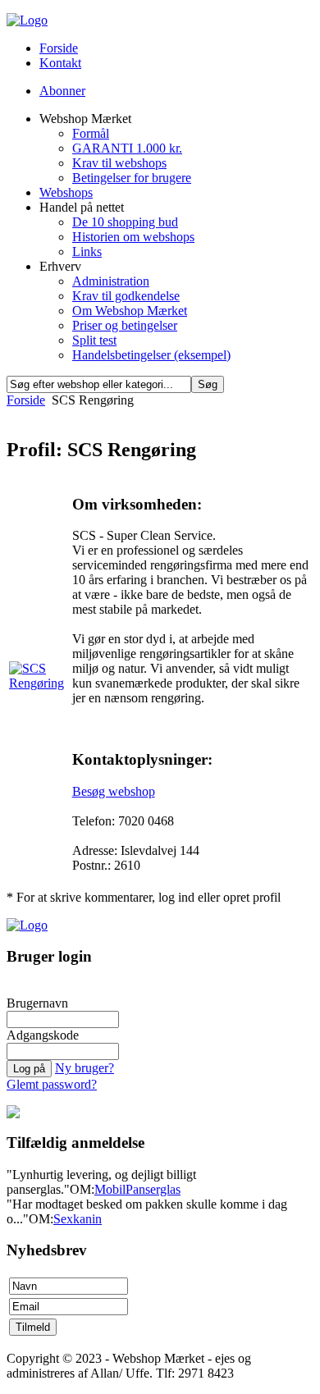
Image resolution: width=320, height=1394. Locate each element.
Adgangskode (43, 1035)
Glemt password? (52, 1084)
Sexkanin (77, 1219)
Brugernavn (37, 1003)
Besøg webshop (113, 791)
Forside (26, 400)
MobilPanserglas (137, 1189)
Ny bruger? (84, 1068)
